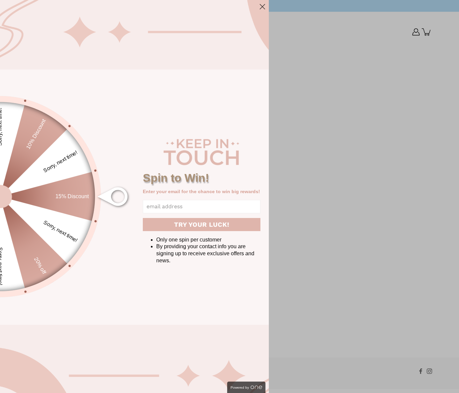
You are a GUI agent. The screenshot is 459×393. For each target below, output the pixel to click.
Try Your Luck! (202, 224)
